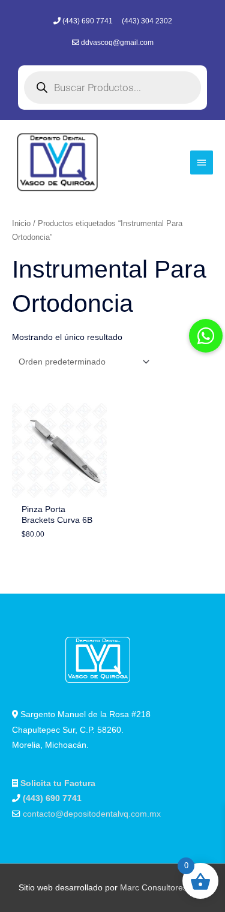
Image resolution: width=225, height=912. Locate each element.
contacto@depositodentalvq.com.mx (92, 813)
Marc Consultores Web (163, 887)
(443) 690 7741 (88, 21)
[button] (206, 336)
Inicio (21, 223)
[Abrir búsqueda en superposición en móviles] (112, 87)
